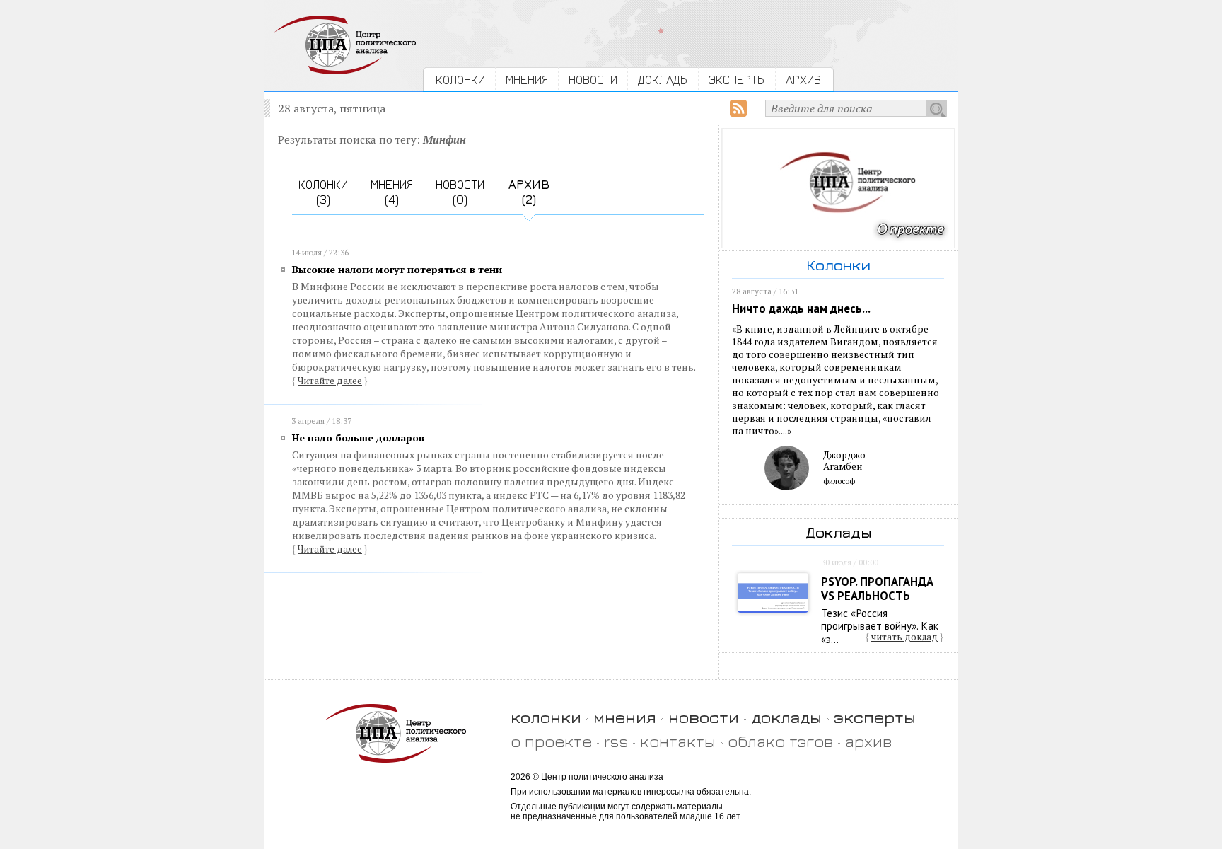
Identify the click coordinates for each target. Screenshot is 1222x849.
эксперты (875, 717)
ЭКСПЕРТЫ (737, 79)
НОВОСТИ (593, 79)
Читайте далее (330, 380)
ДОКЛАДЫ (663, 79)
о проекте (551, 741)
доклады (786, 717)
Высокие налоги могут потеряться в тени (397, 269)
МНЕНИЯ (527, 79)
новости (703, 717)
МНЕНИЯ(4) (392, 192)
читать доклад (904, 636)
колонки (546, 717)
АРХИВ (803, 79)
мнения (624, 717)
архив (868, 741)
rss (616, 741)
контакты (678, 741)
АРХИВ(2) (528, 192)
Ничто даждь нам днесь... (801, 308)
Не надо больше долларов (358, 437)
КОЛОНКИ (460, 79)
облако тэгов (780, 741)
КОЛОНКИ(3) (323, 192)
